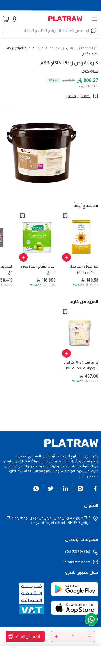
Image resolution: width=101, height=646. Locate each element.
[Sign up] (14, 19)
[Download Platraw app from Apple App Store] (74, 610)
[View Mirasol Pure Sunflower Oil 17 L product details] (80, 237)
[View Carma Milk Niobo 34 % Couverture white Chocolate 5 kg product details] (80, 333)
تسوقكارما (90, 71)
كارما (40, 48)
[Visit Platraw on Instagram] (80, 488)
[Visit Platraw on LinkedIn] (65, 488)
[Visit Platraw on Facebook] (95, 488)
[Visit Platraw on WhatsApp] (36, 488)
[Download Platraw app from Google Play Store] (74, 591)
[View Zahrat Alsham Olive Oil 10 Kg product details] (37, 237)
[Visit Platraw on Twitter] (50, 488)
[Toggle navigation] (94, 19)
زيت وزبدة (57, 48)
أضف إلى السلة (28, 636)
